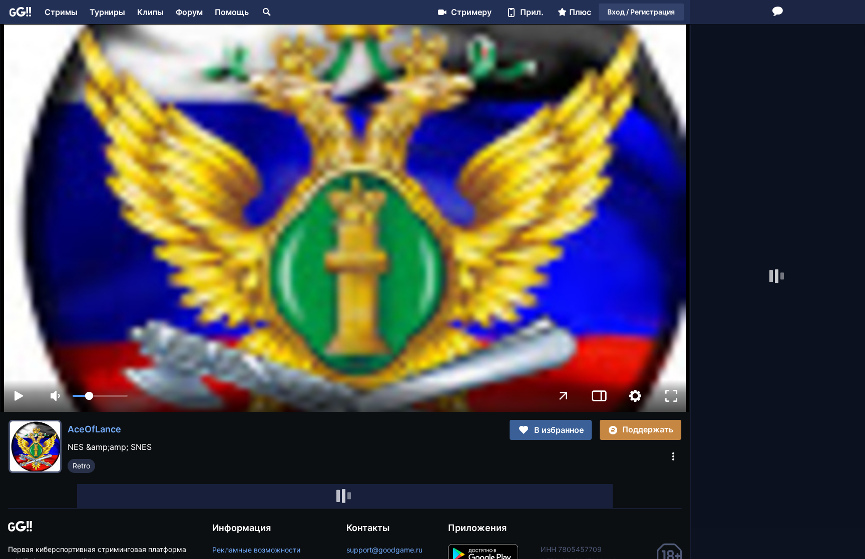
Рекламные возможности (256, 549)
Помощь (232, 12)
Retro (81, 465)
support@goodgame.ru (384, 549)
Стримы (61, 12)
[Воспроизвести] (19, 396)
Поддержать (647, 429)
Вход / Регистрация (641, 12)
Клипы (150, 12)
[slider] (100, 396)
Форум (189, 12)
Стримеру (471, 12)
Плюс (580, 12)
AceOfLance (94, 429)
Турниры (107, 12)
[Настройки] (635, 396)
